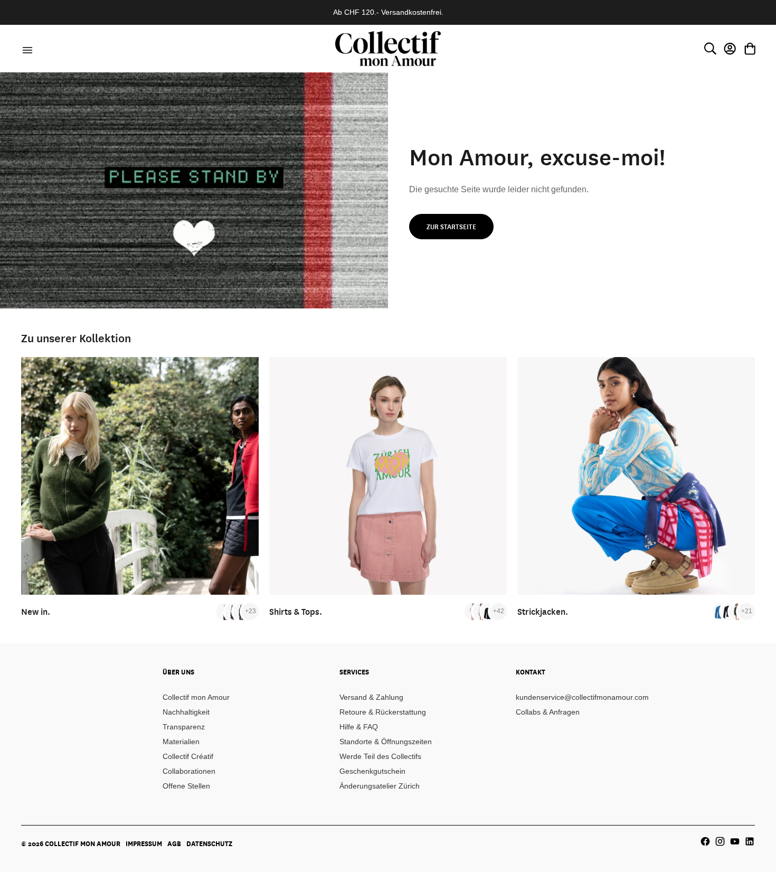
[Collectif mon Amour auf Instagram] (720, 841)
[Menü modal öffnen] (26, 49)
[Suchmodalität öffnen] (710, 49)
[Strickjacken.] (636, 476)
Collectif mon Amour (196, 697)
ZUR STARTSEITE (451, 226)
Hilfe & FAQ (358, 727)
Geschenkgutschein (372, 771)
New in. (35, 611)
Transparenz (184, 727)
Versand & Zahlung (371, 697)
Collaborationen (189, 771)
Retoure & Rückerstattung (382, 712)
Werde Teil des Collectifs (380, 756)
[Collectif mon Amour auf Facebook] (705, 841)
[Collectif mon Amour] (388, 48)
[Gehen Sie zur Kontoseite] (730, 49)
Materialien (181, 741)
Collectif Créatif (188, 756)
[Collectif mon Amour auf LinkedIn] (749, 841)
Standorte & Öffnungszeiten (385, 741)
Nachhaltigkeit (186, 712)
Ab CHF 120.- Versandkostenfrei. (388, 12)
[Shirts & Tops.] (388, 476)
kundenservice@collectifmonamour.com (582, 697)
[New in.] (140, 476)
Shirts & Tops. (295, 611)
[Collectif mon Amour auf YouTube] (735, 841)
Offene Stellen (186, 786)
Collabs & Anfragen (548, 712)
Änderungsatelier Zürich (379, 786)
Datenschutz (209, 843)
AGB (174, 843)
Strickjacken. (542, 611)
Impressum (144, 843)
